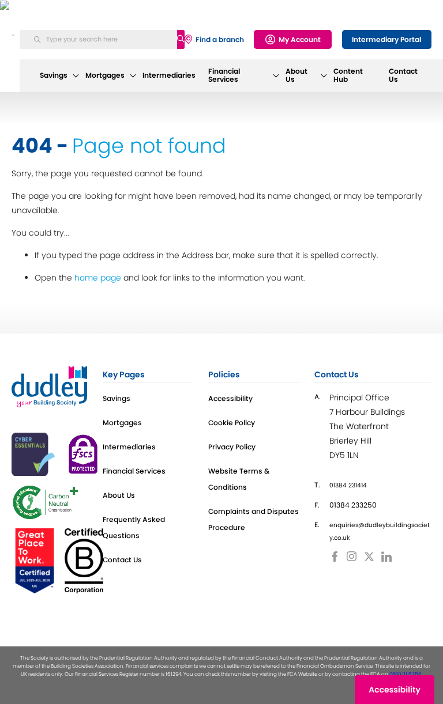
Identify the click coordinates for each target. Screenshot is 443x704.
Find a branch (220, 39)
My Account (300, 39)
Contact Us (403, 75)
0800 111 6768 (405, 674)
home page (97, 277)
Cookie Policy (231, 422)
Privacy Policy (232, 447)
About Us (296, 75)
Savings (53, 75)
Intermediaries (169, 75)
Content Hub (348, 75)
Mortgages (105, 75)
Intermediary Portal (386, 39)
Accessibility (230, 398)
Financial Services (224, 75)
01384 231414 (348, 485)
